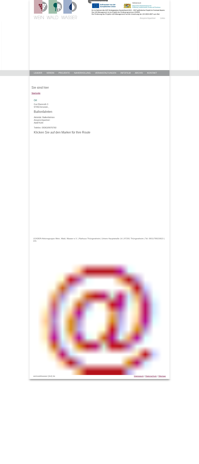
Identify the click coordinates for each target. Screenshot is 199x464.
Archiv (139, 73)
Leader (38, 73)
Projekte (64, 73)
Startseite (35, 93)
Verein (50, 73)
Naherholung (82, 73)
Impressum (139, 376)
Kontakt (152, 73)
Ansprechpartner (148, 18)
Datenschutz (151, 376)
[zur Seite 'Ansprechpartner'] (128, 14)
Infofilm (125, 73)
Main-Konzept (42, 79)
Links (162, 18)
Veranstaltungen (105, 73)
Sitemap (162, 376)
